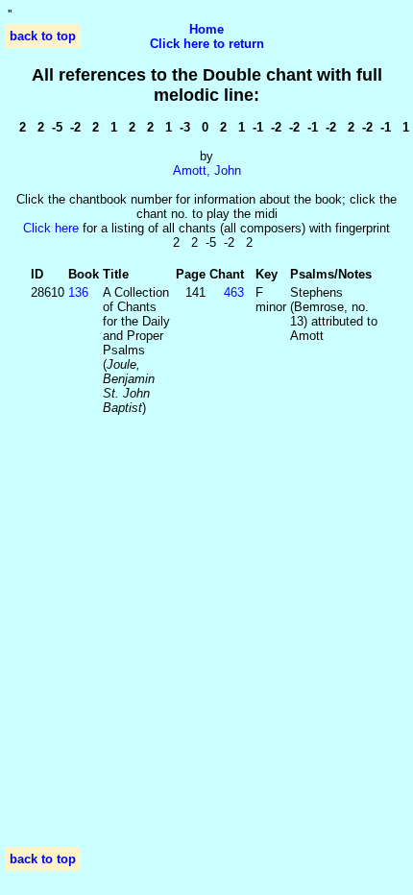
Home (206, 29)
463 (234, 292)
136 (78, 292)
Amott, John (207, 170)
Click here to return (207, 43)
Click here (51, 228)
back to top (43, 36)
